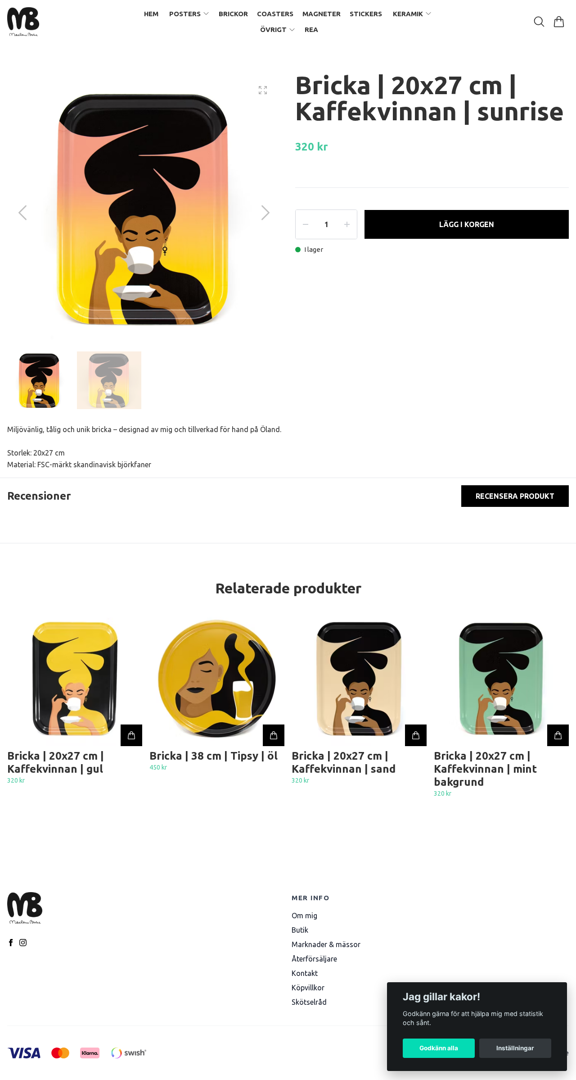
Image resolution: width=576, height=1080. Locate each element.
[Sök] (539, 21)
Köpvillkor (308, 988)
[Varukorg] (559, 21)
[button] (265, 212)
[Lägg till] (131, 735)
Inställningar (515, 1048)
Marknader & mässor (326, 944)
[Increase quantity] (347, 224)
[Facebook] (10, 942)
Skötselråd (309, 1002)
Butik (300, 930)
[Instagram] (23, 942)
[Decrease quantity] (305, 224)
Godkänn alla (438, 1048)
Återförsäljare (314, 959)
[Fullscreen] (263, 90)
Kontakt (305, 973)
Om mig (304, 915)
